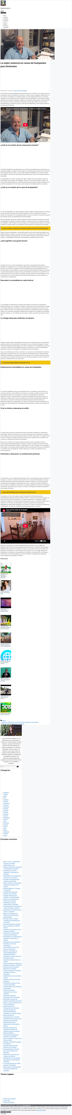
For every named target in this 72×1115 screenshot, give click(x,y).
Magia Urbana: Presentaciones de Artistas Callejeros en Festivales (12, 1068)
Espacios (5, 20)
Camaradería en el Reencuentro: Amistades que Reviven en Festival (12, 938)
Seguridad (6, 832)
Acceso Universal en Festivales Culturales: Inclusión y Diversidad (12, 972)
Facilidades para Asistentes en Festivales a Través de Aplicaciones (12, 943)
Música (5, 24)
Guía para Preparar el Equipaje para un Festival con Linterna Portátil (12, 925)
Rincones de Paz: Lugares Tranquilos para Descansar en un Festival (11, 920)
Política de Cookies (8, 1102)
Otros (4, 828)
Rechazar (3, 1112)
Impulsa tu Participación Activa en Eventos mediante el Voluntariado (20, 722)
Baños (5, 796)
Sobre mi (5, 25)
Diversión (5, 19)
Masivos (5, 824)
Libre (4, 821)
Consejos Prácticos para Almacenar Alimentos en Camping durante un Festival (11, 1029)
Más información (41, 1110)
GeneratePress (27, 1105)
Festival (5, 22)
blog (4, 798)
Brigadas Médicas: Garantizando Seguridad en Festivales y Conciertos (11, 1034)
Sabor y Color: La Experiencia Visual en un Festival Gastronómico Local (11, 863)
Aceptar (8, 1112)
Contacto (5, 27)
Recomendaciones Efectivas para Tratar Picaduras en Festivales (11, 1050)
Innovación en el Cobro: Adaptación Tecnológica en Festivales (11, 872)
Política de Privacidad (9, 1098)
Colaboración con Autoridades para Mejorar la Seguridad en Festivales (12, 1059)
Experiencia (6, 817)
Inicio (4, 15)
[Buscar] (18, 766)
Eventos (5, 815)
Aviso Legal (6, 1100)
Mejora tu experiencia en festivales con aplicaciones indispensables (10, 915)
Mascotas (6, 823)
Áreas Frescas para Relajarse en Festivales (13, 724)
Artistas (5, 17)
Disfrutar (5, 808)
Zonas (5, 835)
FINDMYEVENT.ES (5, 8)
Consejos (6, 805)
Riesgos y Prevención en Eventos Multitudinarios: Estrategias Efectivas (10, 952)
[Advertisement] (25, 79)
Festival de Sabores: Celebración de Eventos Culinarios (10, 991)
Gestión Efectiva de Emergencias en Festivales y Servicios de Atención (11, 1007)
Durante (5, 812)
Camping (5, 799)
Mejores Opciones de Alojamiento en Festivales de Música (11, 1024)
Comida (5, 801)
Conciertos (6, 803)
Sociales (5, 833)
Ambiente (6, 792)
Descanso (6, 807)
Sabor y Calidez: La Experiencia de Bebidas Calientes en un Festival (12, 884)
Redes (5, 830)
